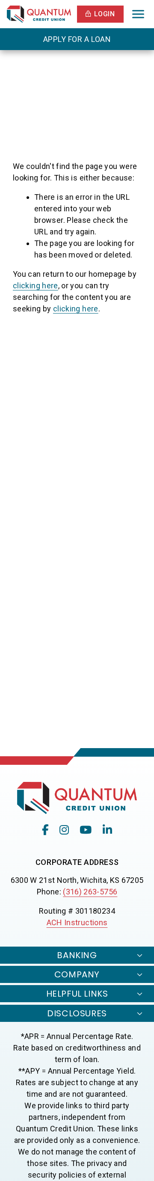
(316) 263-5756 (90, 891)
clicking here (35, 285)
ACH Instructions (77, 922)
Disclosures (77, 1013)
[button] (100, 14)
